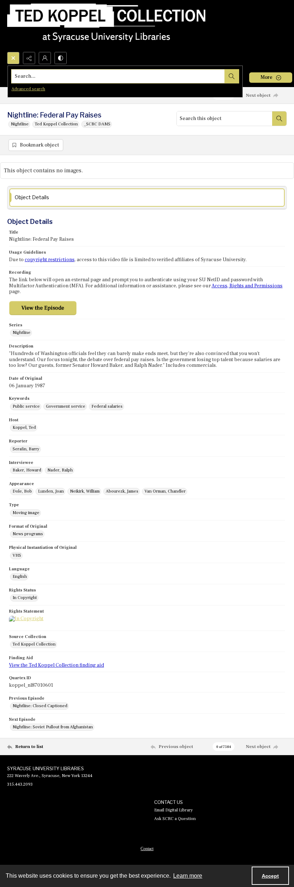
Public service (26, 406)
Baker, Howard (27, 470)
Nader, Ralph (60, 470)
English (20, 576)
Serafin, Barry (26, 449)
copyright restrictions (50, 259)
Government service (65, 406)
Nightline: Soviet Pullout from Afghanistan (53, 727)
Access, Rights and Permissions (247, 286)
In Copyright (25, 597)
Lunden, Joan (51, 491)
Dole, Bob (22, 491)
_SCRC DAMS (97, 124)
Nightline (20, 124)
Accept (270, 876)
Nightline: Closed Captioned (40, 706)
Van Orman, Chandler (165, 491)
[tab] (147, 197)
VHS (17, 555)
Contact (147, 848)
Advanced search (28, 89)
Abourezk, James (122, 491)
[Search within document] (279, 118)
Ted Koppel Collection (56, 124)
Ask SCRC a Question (175, 818)
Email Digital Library (173, 810)
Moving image (26, 513)
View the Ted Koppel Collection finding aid (56, 665)
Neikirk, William (85, 491)
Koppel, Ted (24, 427)
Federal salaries (107, 406)
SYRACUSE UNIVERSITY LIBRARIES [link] (45, 768)
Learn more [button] (187, 876)
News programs (28, 534)
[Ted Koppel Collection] (106, 26)
